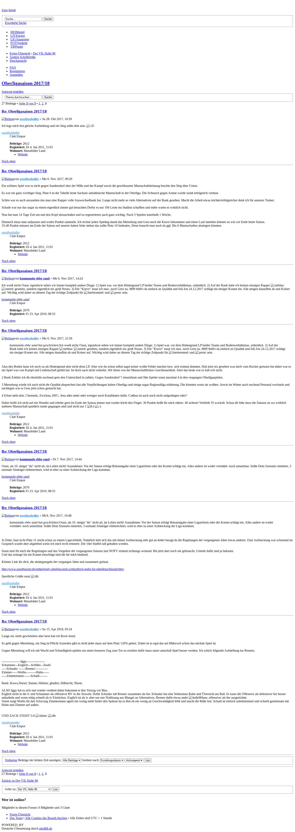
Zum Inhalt (9, 10)
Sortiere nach (91, 760)
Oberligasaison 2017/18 (26, 83)
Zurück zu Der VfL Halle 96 (20, 780)
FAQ (13, 67)
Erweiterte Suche (15, 23)
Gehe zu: (10, 789)
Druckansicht (18, 60)
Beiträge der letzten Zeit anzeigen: (40, 760)
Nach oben (8, 161)
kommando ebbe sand (35, 278)
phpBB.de (45, 828)
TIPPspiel (16, 46)
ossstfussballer (29, 119)
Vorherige (11, 760)
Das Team (16, 818)
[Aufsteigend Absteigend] (138, 760)
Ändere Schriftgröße (23, 57)
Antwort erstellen (12, 91)
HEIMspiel (17, 32)
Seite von (27, 103)
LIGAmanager (19, 39)
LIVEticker (17, 35)
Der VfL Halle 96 (44, 53)
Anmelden (16, 74)
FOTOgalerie (18, 43)
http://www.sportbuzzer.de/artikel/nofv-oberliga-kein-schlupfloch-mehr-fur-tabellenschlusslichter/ (63, 569)
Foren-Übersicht (20, 53)
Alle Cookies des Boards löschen (46, 818)
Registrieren (17, 71)
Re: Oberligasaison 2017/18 (24, 111)
